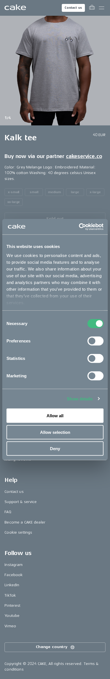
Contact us (73, 8)
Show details (80, 398)
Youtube (12, 615)
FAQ (8, 512)
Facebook (14, 575)
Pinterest (12, 605)
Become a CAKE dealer (25, 522)
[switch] (95, 341)
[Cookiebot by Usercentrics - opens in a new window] (79, 226)
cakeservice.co (84, 156)
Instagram (14, 565)
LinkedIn (12, 585)
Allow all (55, 415)
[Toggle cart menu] (92, 8)
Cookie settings (18, 532)
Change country (51, 647)
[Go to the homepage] (15, 7)
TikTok (10, 595)
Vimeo (10, 626)
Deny (55, 448)
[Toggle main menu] (101, 8)
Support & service (21, 502)
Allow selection (55, 432)
